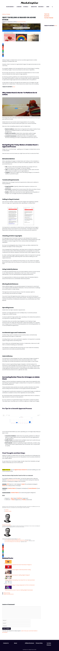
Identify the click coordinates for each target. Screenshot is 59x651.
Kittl (8, 484)
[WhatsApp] (21, 50)
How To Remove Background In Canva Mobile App (12, 541)
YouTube (49, 643)
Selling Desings (10, 6)
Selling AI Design (6, 14)
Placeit (4, 485)
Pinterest (49, 645)
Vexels (23, 484)
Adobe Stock (6, 594)
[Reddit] (21, 48)
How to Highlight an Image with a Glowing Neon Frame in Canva (14, 539)
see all (18, 538)
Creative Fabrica (12, 488)
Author (6, 509)
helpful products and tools (13, 480)
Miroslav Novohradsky (6, 524)
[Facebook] (21, 44)
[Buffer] (21, 54)
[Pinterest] (21, 49)
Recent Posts (8, 511)
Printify (24, 499)
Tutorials (25, 6)
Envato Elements (32, 488)
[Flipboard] (21, 46)
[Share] (21, 56)
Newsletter (34, 6)
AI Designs (19, 6)
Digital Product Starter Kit (20, 469)
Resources (40, 6)
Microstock (11, 594)
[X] (21, 45)
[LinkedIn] (21, 52)
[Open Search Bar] (52, 6)
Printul (13, 499)
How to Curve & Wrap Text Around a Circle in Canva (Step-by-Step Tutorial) (16, 540)
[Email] (21, 53)
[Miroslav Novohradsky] (7, 523)
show (14, 86)
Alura (12, 498)
